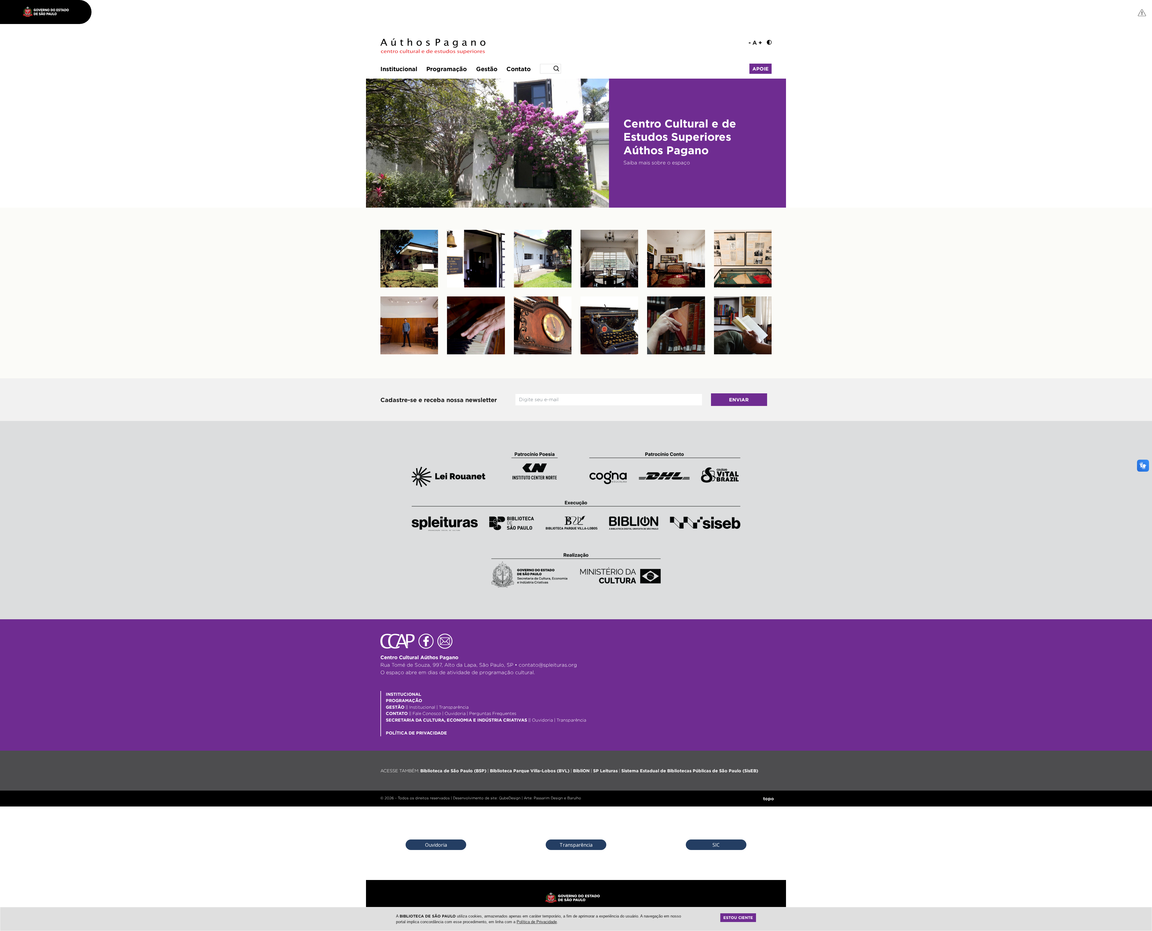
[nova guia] (1142, 12)
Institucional (398, 68)
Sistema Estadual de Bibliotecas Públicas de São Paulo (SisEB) (689, 770)
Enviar (739, 399)
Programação (446, 68)
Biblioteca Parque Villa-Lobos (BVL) (529, 770)
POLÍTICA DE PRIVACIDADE (416, 733)
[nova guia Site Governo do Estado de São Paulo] (48, 12)
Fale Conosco (426, 713)
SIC (716, 845)
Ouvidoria (455, 713)
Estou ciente (738, 917)
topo (768, 798)
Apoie (760, 68)
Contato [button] (518, 68)
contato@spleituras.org (548, 665)
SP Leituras (605, 770)
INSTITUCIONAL (403, 694)
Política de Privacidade (537, 922)
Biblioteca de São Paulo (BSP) (453, 770)
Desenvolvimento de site (475, 798)
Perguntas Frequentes (492, 713)
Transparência (454, 707)
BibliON (581, 770)
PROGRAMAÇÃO (404, 700)
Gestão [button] (486, 68)
